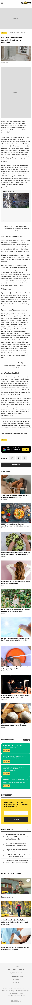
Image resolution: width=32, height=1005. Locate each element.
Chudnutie (5, 915)
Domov (16, 983)
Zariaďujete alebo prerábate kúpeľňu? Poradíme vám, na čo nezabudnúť (16, 365)
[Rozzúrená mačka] (16, 886)
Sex (4, 942)
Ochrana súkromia (16, 976)
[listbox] (25, 829)
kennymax (13, 995)
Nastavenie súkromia (16, 969)
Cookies (16, 966)
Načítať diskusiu (16, 464)
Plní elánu (4, 32)
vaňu (7, 267)
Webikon (23, 995)
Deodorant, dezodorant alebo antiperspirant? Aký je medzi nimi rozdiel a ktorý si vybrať (17, 837)
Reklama (16, 979)
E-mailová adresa (8, 810)
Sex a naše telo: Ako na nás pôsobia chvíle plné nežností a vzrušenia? (15, 948)
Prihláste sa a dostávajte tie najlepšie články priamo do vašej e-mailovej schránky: (16, 804)
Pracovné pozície (8, 740)
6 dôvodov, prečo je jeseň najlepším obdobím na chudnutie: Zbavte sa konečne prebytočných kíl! (15, 922)
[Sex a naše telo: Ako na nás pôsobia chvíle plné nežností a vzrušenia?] (16, 936)
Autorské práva (16, 973)
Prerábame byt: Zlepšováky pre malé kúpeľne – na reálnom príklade (16, 228)
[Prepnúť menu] (2, 3)
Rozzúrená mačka (7, 897)
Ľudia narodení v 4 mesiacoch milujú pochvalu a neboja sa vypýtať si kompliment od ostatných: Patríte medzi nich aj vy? (17, 862)
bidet (8, 176)
